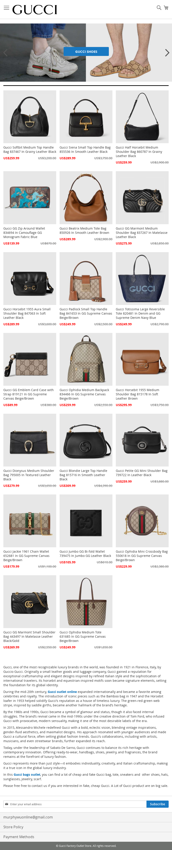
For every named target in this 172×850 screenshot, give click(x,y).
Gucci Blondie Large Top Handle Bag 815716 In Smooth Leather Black (83, 475)
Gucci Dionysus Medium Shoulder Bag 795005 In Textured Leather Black (28, 475)
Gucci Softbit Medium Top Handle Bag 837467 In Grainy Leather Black (29, 149)
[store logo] (34, 9)
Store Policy (13, 826)
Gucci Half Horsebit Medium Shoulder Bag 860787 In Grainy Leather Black (139, 151)
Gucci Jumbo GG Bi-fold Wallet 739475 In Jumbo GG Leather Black (85, 553)
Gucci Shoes (86, 51)
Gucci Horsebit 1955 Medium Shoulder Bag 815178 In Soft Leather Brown (137, 394)
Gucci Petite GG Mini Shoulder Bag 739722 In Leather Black (142, 473)
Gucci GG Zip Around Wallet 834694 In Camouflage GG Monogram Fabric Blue (24, 232)
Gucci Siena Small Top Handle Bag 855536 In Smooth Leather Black (85, 149)
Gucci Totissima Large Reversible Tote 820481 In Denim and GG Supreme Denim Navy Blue (140, 313)
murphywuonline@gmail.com (28, 817)
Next (165, 52)
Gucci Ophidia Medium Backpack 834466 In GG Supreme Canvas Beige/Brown (84, 394)
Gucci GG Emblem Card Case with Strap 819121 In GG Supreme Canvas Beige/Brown (28, 394)
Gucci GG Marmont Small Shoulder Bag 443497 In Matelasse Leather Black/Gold (29, 636)
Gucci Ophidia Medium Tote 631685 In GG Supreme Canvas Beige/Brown (83, 636)
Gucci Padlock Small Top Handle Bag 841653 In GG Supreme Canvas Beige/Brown (86, 313)
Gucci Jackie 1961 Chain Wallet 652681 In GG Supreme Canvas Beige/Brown (26, 555)
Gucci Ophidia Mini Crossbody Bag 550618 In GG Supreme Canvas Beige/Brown (142, 555)
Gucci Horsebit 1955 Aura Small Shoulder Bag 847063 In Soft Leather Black (27, 313)
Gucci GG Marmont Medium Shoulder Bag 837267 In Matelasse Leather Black (142, 232)
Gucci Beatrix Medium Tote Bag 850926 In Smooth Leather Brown (84, 230)
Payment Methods (18, 836)
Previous (4, 52)
